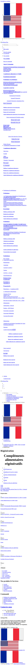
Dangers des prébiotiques (8, 216)
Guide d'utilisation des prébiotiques (10, 218)
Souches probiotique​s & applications (10, 249)
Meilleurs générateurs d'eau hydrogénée (11, 107)
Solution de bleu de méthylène (7, 278)
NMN (14, 329)
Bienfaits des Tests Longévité (9, 359)
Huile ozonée (6, 126)
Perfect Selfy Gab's (15, 119)
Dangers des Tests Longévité (9, 362)
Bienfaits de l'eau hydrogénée (9, 109)
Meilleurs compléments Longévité (15, 333)
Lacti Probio (6, 229)
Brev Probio (19, 224)
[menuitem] (12, 24)
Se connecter (6, 53)
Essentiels (12, 90)
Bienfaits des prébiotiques (8, 214)
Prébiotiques (6, 82)
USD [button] (2, 485)
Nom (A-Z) (5, 573)
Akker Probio (7, 224)
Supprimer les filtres (5, 578)
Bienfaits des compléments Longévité (15, 336)
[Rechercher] (17, 393)
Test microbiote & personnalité (10, 85)
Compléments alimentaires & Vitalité (12, 74)
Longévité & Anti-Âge (8, 87)
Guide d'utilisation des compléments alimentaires (13, 175)
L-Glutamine (6, 165)
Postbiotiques (19, 82)
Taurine (2, 542)
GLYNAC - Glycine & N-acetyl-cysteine (7, 517)
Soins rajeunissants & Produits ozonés (15, 117)
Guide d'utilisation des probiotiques (10, 245)
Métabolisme (13, 92)
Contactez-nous (6, 378)
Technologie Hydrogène (9, 67)
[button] (5, 488)
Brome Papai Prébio (11, 197)
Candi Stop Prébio (8, 198)
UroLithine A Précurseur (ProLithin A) (7, 559)
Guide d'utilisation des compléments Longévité (15, 341)
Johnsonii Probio (13, 228)
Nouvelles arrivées (6, 572)
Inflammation (7, 92)
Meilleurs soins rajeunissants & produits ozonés (9, 129)
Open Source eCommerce (19, 663)
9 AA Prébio (6, 209)
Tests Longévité (7, 348)
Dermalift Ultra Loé (15, 122)
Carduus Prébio (15, 198)
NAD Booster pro (4, 525)
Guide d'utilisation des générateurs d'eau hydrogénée (14, 114)
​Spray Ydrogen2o (8, 103)
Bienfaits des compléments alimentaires (11, 170)
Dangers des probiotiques (8, 243)
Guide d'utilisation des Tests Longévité (11, 364)
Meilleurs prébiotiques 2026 (9, 211)
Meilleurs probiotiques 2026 (9, 238)
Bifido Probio (13, 224)
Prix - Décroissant (6, 576)
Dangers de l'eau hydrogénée (9, 112)
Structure (18, 92)
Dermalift (6, 157)
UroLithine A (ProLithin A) (6, 282)
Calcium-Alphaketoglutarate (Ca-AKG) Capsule (9, 500)
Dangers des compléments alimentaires (11, 172)
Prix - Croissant (5, 575)
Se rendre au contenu (5, 1)
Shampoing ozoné (7, 127)
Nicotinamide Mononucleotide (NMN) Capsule (9, 508)
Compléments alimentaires (9, 76)
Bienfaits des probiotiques (8, 241)
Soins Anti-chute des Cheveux (7, 70)
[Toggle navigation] (4, 388)
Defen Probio (10, 225)
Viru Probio (6, 234)
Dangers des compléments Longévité (15, 339)
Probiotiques (12, 82)
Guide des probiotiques (9, 83)
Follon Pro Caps (15, 139)
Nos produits (6, 58)
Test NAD (5, 353)
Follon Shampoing (15, 141)
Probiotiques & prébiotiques (10, 79)
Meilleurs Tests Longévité (8, 355)
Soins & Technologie (8, 64)
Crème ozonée (6, 125)
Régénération (7, 90)
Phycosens (6, 162)
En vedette (4, 570)
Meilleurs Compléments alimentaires (10, 168)
